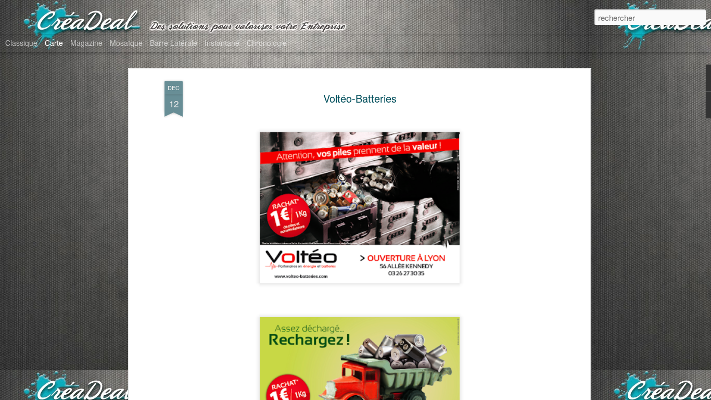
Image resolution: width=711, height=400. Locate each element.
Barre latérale (173, 43)
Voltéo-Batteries (360, 98)
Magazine (86, 43)
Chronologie (267, 43)
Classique (21, 43)
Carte (54, 43)
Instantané (222, 43)
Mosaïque (126, 43)
